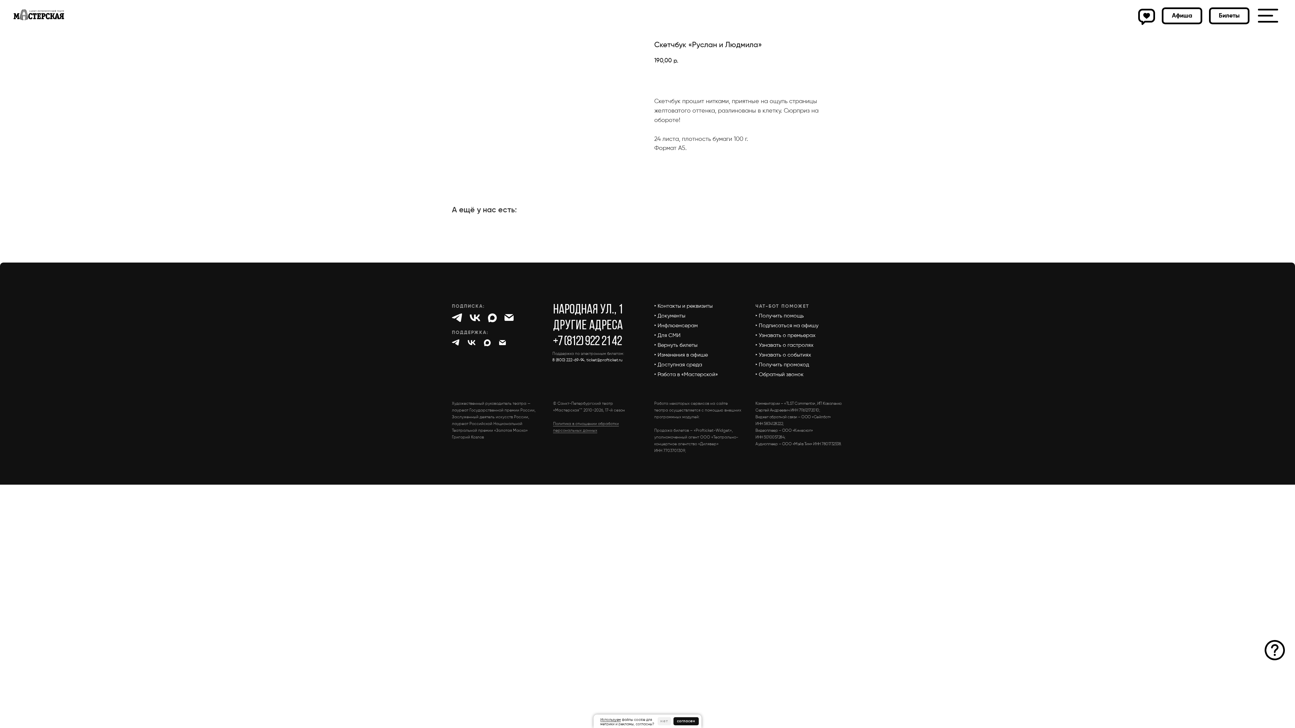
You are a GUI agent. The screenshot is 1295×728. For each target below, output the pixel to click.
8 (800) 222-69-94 (568, 360)
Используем (610, 720)
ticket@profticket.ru (604, 360)
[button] (1229, 15)
